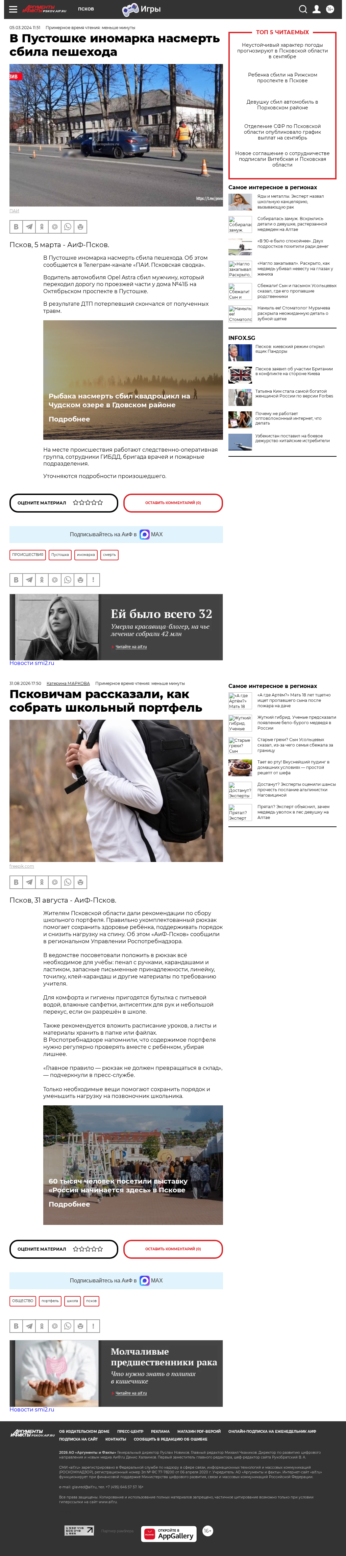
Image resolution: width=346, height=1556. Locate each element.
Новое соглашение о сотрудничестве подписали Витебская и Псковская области (282, 159)
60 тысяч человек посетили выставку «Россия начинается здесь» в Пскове (118, 1185)
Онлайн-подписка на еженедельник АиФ (272, 1431)
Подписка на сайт (78, 1439)
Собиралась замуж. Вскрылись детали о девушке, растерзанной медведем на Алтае (292, 224)
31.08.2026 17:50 (25, 683)
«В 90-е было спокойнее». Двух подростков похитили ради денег (293, 243)
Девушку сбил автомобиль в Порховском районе (282, 105)
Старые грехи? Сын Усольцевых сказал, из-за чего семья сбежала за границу (295, 745)
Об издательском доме (84, 1431)
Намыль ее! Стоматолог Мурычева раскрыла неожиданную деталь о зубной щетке (293, 313)
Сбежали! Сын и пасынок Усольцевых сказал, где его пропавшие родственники (297, 291)
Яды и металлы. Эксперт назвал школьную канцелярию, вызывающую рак (290, 202)
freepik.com (21, 866)
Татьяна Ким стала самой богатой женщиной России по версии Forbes (294, 393)
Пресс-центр (130, 1431)
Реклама (160, 1431)
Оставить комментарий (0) (173, 503)
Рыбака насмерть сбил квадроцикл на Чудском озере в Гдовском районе (119, 400)
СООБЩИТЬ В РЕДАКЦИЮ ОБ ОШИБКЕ (170, 1439)
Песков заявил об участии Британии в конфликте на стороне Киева (294, 371)
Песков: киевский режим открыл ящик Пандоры (290, 349)
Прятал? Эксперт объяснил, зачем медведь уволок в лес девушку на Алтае (293, 812)
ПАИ (14, 210)
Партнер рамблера (117, 1531)
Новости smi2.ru (31, 663)
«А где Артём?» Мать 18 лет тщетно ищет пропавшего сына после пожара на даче (294, 700)
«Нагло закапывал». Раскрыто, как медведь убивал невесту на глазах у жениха (295, 269)
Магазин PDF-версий (199, 1431)
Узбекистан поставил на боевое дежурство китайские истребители (292, 438)
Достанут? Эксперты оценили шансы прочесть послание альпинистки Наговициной (296, 790)
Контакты (115, 1439)
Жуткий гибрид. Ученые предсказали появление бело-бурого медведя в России (296, 723)
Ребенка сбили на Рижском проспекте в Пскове (282, 78)
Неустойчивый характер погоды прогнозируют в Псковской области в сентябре (282, 51)
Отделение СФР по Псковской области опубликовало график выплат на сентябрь (282, 132)
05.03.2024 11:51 (24, 27)
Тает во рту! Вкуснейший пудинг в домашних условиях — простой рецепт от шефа (293, 767)
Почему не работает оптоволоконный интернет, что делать (288, 418)
